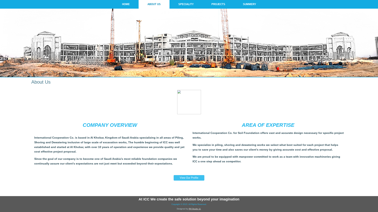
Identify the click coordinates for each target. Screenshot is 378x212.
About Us (154, 4)
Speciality (186, 4)
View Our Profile (189, 177)
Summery (249, 4)
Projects (218, 4)
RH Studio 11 (195, 209)
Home (126, 4)
